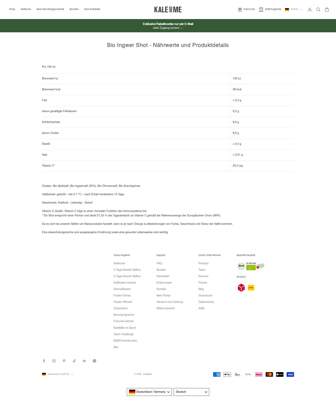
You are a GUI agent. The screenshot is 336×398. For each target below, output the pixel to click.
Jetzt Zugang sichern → (168, 27)
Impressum (205, 295)
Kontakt (161, 289)
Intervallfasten (122, 289)
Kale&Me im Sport (125, 328)
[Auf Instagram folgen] (54, 361)
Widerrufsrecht (166, 308)
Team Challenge (124, 334)
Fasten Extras (122, 295)
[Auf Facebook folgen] (44, 361)
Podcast (203, 263)
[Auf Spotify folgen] (94, 361)
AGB (201, 308)
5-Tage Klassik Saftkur (127, 276)
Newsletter (163, 276)
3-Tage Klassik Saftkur (127, 270)
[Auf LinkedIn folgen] (84, 361)
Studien (161, 270)
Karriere (203, 276)
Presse (203, 282)
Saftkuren (26, 9)
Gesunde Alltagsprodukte (50, 9)
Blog (201, 289)
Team (202, 270)
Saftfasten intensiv (125, 282)
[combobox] (149, 392)
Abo (116, 347)
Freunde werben (124, 321)
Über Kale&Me (92, 9)
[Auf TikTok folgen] (74, 361)
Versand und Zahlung (170, 302)
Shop (12, 9)
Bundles (74, 9)
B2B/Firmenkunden (125, 340)
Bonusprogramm (124, 315)
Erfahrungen (164, 282)
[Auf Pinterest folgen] (64, 361)
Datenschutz (206, 302)
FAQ (159, 263)
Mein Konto (164, 295)
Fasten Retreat (123, 302)
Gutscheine (121, 308)
